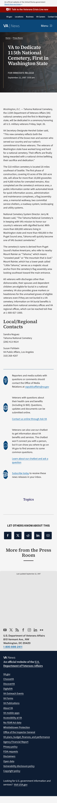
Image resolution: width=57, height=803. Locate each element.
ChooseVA (8, 679)
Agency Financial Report (15, 742)
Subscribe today (20, 473)
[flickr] (41, 630)
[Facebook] (7, 535)
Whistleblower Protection (16, 727)
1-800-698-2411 (12, 646)
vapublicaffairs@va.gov (37, 386)
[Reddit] (28, 535)
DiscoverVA (9, 684)
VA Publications (11, 703)
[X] (17, 535)
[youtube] (5, 630)
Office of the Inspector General (19, 732)
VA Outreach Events (13, 693)
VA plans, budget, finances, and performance (26, 737)
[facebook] (23, 630)
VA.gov (6, 674)
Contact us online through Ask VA (29, 419)
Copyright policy (11, 771)
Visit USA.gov (20, 784)
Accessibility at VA (12, 717)
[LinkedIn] (37, 535)
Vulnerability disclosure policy (18, 766)
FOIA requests (10, 751)
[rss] (17, 630)
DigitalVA (8, 688)
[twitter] (11, 630)
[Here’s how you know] (28, 3)
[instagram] (29, 630)
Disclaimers (9, 756)
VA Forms (8, 698)
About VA (8, 708)
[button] (28, 9)
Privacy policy (10, 746)
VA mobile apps (11, 713)
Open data (8, 761)
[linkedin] (35, 630)
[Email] (48, 535)
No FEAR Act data (12, 722)
